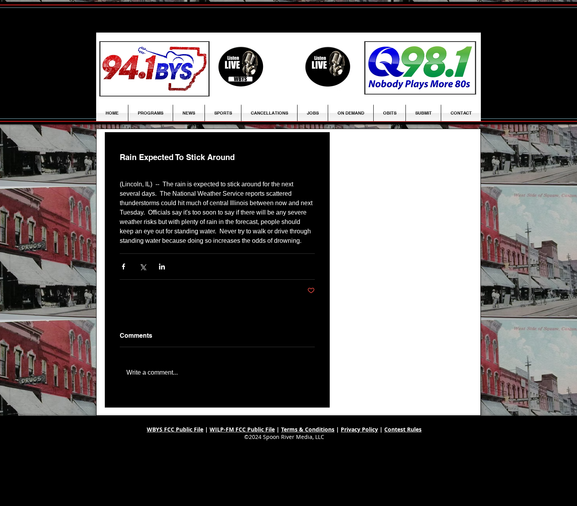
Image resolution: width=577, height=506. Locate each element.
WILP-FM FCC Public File (242, 429)
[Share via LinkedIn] (162, 266)
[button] (189, 113)
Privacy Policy (359, 429)
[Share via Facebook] (123, 266)
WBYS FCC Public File (175, 429)
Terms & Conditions (307, 429)
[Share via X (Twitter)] (142, 266)
